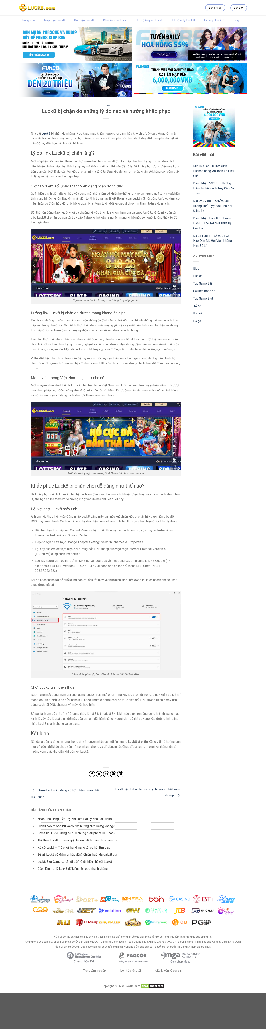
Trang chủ (28, 20)
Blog (236, 20)
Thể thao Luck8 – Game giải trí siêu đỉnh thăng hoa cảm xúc (78, 840)
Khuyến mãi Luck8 (115, 20)
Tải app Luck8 (214, 20)
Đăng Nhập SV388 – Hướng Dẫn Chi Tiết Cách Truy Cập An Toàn (213, 188)
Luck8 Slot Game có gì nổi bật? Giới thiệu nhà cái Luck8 (75, 861)
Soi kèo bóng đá (204, 291)
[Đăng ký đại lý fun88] (75, 44)
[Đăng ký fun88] (214, 126)
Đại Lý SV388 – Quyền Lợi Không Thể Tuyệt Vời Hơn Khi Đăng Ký (212, 206)
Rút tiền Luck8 (84, 20)
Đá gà (197, 321)
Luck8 (45, 133)
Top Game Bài (202, 283)
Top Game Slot (203, 298)
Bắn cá (197, 313)
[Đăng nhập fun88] (190, 80)
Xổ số (197, 306)
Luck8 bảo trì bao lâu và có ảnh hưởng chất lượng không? (76, 826)
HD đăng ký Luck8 (150, 20)
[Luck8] (37, 7)
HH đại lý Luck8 (183, 20)
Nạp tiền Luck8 (54, 20)
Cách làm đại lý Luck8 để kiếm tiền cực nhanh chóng (73, 868)
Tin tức (106, 105)
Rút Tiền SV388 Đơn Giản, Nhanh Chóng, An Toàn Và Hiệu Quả (213, 171)
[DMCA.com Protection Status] (153, 986)
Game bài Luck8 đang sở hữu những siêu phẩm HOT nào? (76, 833)
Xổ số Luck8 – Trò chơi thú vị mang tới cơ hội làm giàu (74, 847)
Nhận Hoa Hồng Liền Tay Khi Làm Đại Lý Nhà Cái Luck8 (75, 819)
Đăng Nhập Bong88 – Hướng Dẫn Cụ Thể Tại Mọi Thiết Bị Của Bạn (212, 223)
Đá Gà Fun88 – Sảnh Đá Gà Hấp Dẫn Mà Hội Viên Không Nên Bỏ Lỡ (212, 241)
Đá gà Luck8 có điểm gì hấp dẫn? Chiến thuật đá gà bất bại (77, 854)
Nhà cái (198, 276)
